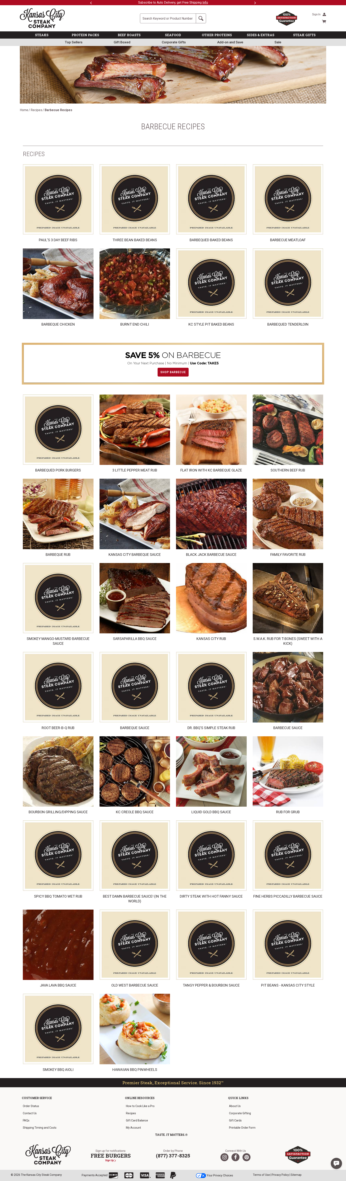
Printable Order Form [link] (242, 1127)
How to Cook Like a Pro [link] (140, 1106)
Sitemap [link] (296, 1174)
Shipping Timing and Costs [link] (39, 1127)
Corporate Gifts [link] (174, 42)
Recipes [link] (131, 1113)
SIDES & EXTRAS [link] (260, 35)
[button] (336, 1163)
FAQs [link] (26, 1120)
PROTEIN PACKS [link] (85, 35)
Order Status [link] (31, 1106)
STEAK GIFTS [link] (304, 35)
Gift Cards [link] (235, 1120)
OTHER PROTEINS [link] (217, 35)
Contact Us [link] (30, 1113)
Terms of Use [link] (261, 1174)
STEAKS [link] (41, 35)
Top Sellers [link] (73, 42)
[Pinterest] (246, 1157)
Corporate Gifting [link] (240, 1113)
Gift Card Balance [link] (137, 1120)
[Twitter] (224, 1157)
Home (24, 110)
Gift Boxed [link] (122, 42)
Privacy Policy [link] (280, 1174)
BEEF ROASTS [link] (129, 35)
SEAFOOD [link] (173, 35)
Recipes (36, 110)
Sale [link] (278, 42)
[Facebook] (235, 1157)
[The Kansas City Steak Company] (48, 1154)
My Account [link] (133, 1127)
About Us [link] (235, 1106)
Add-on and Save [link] (230, 42)
